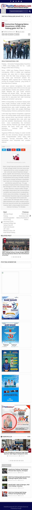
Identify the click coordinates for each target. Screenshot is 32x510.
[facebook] (11, 1)
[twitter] (13, 1)
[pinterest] (18, 1)
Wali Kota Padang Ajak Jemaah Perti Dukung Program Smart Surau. (19, 477)
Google (19, 508)
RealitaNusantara (8, 506)
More (28, 436)
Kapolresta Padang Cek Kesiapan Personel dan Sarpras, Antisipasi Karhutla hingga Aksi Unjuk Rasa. (18, 470)
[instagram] (16, 1)
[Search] (29, 11)
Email (17, 34)
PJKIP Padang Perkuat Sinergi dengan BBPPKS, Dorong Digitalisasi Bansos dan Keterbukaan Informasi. (15, 253)
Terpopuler (7, 437)
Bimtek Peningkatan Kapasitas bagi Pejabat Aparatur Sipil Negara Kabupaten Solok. (16, 453)
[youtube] (21, 1)
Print (11, 34)
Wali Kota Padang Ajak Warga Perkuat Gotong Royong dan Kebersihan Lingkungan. (17, 493)
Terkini (6, 465)
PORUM (8, 146)
